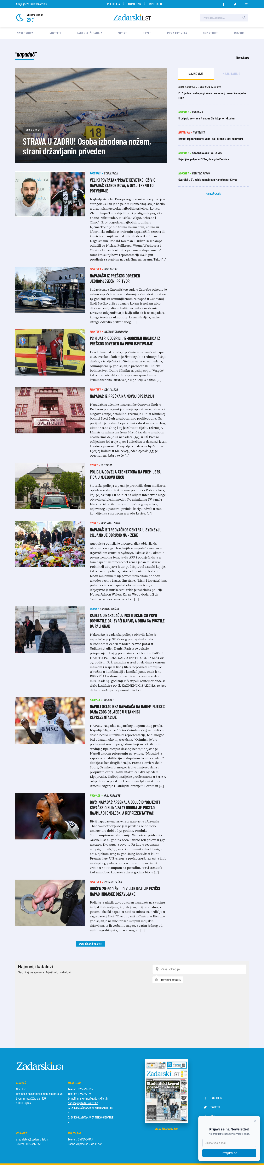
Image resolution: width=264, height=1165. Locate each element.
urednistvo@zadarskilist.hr (32, 1139)
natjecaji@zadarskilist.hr (83, 1103)
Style (147, 33)
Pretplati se (229, 1153)
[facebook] (223, 3)
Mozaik (239, 33)
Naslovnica (25, 33)
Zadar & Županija (89, 33)
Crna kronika (177, 33)
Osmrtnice (210, 33)
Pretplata (113, 4)
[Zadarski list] (132, 17)
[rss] (246, 3)
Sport (122, 33)
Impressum (155, 4)
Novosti (55, 33)
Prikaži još (213, 193)
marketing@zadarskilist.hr (93, 1098)
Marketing (134, 4)
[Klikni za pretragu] (244, 17)
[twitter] (235, 3)
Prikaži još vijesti (90, 944)
